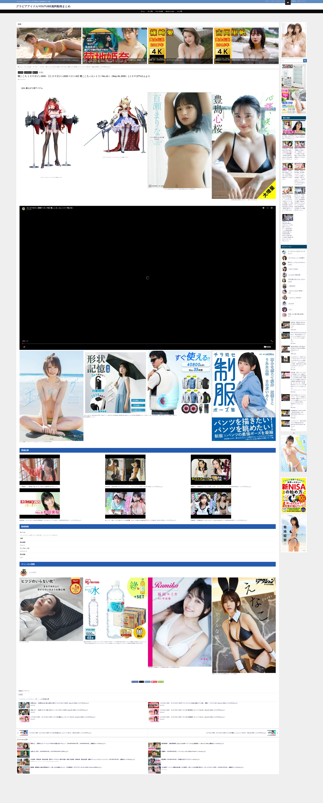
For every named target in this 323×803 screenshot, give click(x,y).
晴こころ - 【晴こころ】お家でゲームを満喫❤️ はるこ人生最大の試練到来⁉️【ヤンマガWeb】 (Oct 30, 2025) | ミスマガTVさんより (140, 520)
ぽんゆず (291, 303)
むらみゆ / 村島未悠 (294, 275)
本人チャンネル (170, 11)
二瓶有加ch (292, 286)
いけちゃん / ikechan (295, 297)
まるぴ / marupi (293, 269)
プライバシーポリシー (276, 1)
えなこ (291, 309)
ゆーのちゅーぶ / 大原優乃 (296, 258)
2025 (42, 72)
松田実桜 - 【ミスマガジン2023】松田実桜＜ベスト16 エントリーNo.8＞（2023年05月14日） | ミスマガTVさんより (50, 520)
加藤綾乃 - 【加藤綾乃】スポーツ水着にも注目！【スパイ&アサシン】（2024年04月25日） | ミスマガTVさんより (221, 486)
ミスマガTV (32, 572)
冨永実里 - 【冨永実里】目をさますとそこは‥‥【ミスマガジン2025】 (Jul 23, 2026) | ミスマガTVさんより (134, 486)
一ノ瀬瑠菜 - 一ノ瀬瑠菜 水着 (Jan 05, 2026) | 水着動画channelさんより (39, 486)
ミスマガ (20, 72)
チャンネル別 (159, 11)
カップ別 (179, 11)
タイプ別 (150, 11)
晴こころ (35, 72)
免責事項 (294, 1)
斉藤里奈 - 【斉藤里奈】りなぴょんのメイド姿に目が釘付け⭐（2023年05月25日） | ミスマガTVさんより (219, 520)
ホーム (267, 1)
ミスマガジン (28, 72)
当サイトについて (302, 1)
